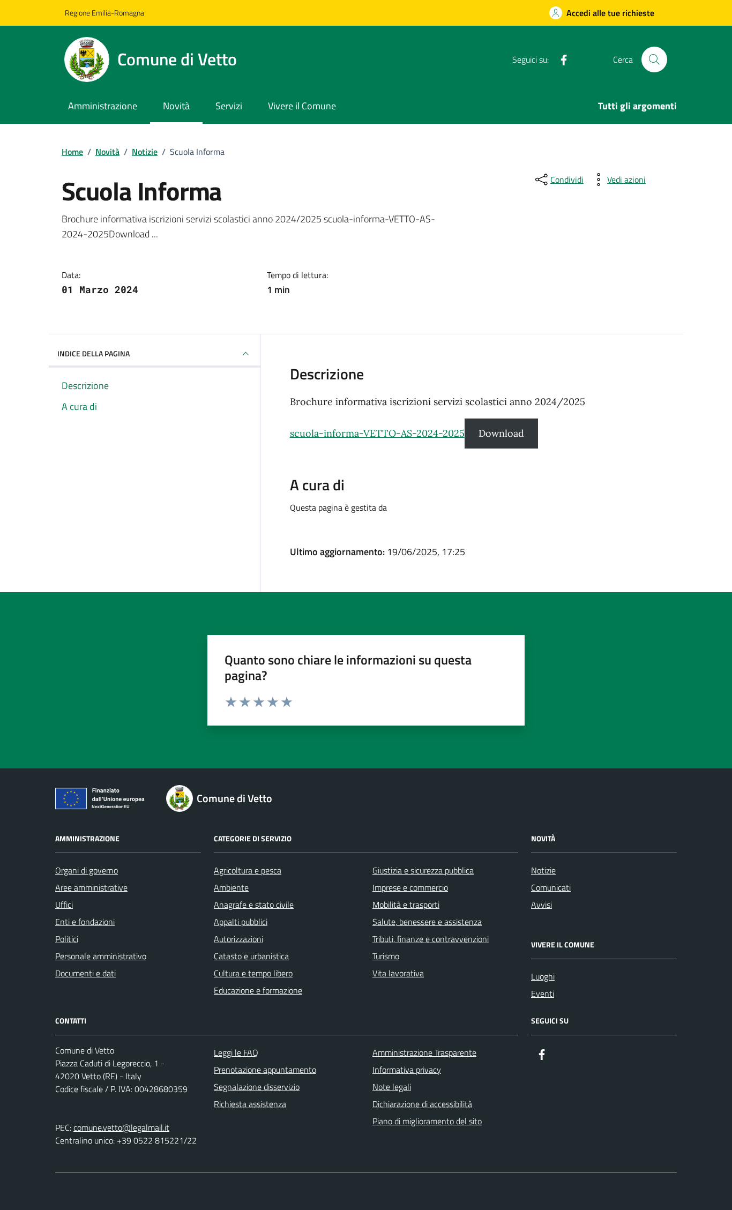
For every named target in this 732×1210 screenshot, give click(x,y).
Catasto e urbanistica (251, 956)
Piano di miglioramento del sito (427, 1121)
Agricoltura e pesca (247, 870)
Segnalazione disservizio (257, 1086)
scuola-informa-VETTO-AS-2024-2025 (377, 433)
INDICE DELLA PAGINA (93, 353)
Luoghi (543, 976)
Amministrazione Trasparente (424, 1052)
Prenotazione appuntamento (265, 1069)
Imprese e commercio (410, 887)
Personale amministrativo (100, 956)
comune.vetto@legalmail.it (121, 1127)
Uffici (64, 904)
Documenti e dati (85, 973)
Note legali (391, 1086)
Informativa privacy (406, 1069)
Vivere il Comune (302, 106)
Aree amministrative (91, 887)
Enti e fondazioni (85, 921)
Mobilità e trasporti (405, 904)
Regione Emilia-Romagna (104, 12)
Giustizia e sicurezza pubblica (423, 870)
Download (501, 433)
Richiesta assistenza (250, 1103)
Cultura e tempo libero (253, 973)
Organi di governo (86, 870)
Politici (66, 938)
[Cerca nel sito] (654, 59)
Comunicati (551, 887)
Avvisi (541, 904)
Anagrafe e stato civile (254, 904)
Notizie (543, 870)
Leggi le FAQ (236, 1052)
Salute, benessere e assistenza (427, 921)
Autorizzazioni (238, 938)
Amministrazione (102, 106)
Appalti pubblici (240, 921)
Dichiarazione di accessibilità (422, 1103)
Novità (176, 106)
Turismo (385, 956)
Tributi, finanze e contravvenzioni (430, 938)
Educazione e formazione (258, 990)
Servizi (228, 106)
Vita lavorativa (398, 973)
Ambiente (231, 887)
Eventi (542, 993)
